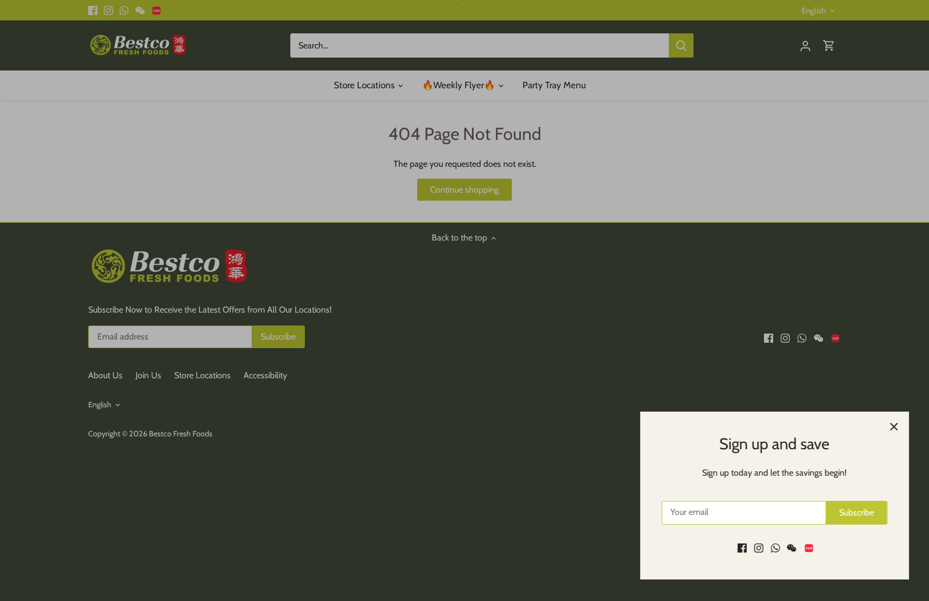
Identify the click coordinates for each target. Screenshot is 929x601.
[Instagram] (757, 548)
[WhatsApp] (773, 548)
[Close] (892, 427)
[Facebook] (740, 548)
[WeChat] (790, 548)
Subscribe (855, 512)
